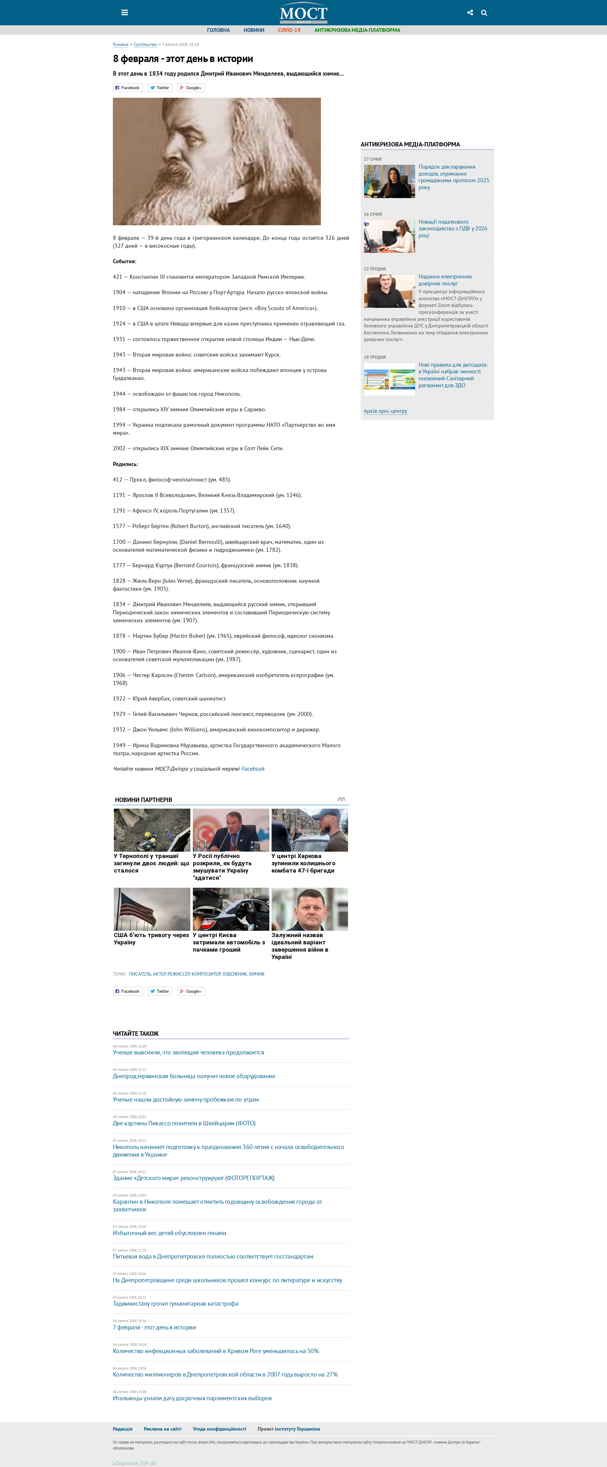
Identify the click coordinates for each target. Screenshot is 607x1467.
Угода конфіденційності (219, 1429)
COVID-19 (289, 30)
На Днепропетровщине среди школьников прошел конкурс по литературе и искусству (227, 1280)
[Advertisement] (414, 85)
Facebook (253, 768)
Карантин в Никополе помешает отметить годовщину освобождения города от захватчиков (217, 1205)
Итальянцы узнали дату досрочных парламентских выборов (192, 1398)
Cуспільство (145, 44)
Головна (218, 30)
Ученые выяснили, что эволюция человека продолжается (188, 1052)
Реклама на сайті (162, 1429)
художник (235, 974)
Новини (254, 30)
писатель (140, 974)
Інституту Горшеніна (297, 1429)
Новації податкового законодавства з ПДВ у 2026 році (453, 228)
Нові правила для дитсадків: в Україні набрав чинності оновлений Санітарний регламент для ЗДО (453, 375)
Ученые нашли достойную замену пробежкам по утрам (186, 1099)
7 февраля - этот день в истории (154, 1327)
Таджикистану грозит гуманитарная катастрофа (175, 1303)
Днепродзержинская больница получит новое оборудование (194, 1076)
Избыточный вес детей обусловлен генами (169, 1233)
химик (257, 974)
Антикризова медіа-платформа (357, 30)
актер (159, 974)
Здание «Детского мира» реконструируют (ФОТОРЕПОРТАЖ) (194, 1178)
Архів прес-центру (385, 410)
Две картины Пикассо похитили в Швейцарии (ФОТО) (184, 1123)
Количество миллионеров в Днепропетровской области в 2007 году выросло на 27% (225, 1374)
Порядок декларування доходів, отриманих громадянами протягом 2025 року (454, 177)
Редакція (122, 1429)
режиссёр (179, 974)
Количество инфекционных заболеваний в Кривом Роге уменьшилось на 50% (216, 1351)
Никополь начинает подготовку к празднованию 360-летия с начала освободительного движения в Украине (228, 1151)
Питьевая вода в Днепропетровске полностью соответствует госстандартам (213, 1256)
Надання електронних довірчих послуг (445, 280)
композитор (206, 974)
